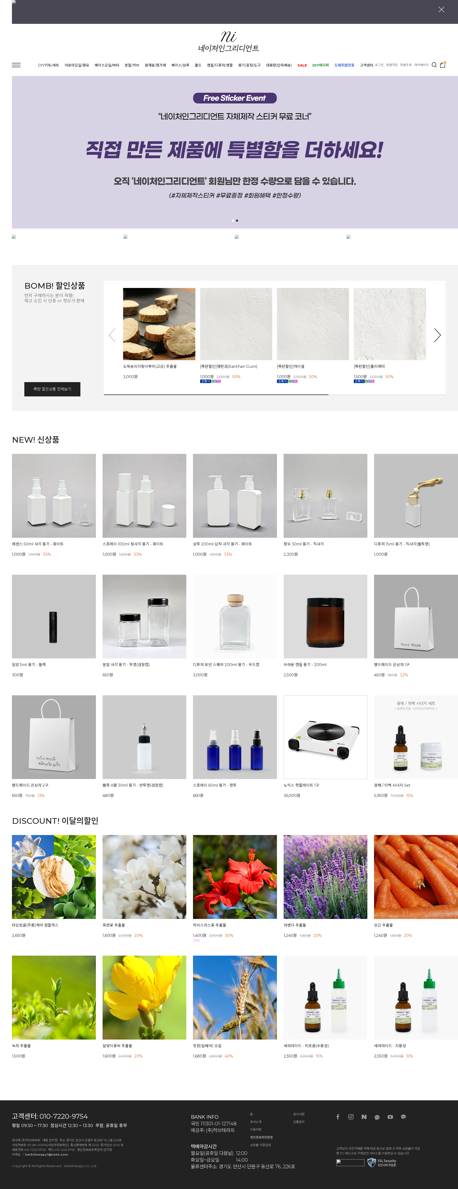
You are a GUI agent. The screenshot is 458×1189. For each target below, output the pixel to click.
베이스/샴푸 (180, 65)
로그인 (379, 65)
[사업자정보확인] (58, 1145)
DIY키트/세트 (48, 65)
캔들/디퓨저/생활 (220, 65)
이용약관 (255, 1129)
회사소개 (255, 1122)
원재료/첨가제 (155, 65)
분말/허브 (132, 65)
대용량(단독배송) (279, 65)
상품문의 (299, 1122)
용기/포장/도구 (249, 65)
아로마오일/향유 (77, 65)
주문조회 (406, 65)
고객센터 (366, 65)
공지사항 (299, 1114)
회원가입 (392, 65)
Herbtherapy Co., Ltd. (80, 1166)
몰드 (198, 65)
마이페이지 (421, 65)
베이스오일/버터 (107, 65)
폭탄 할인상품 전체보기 (52, 389)
